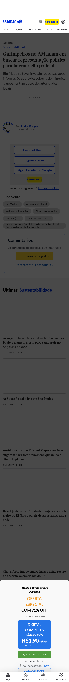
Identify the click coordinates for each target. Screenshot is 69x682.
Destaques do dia (34, 670)
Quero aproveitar (34, 654)
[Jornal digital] (40, 22)
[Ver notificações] (63, 22)
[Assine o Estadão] (51, 22)
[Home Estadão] (12, 22)
